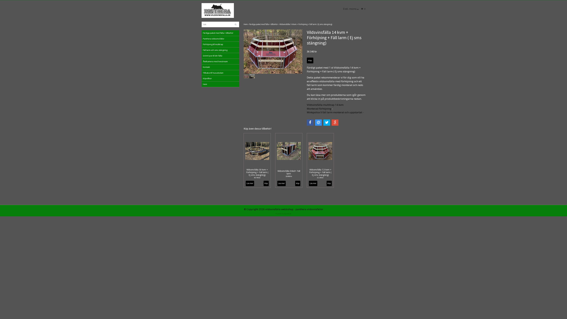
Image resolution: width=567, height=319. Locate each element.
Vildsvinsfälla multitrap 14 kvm (325, 104)
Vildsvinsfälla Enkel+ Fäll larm (288, 172)
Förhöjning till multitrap (213, 44)
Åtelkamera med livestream (215, 61)
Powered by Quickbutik (283, 214)
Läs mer (250, 183)
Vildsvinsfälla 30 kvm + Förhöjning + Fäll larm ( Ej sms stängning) (257, 172)
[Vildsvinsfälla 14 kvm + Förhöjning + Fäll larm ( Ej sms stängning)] (273, 52)
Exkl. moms (350, 8)
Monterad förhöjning (319, 108)
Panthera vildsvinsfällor (213, 38)
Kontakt (206, 67)
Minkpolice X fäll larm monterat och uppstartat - (335, 112)
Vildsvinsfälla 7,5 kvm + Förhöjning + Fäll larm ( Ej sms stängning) (320, 172)
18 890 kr (289, 176)
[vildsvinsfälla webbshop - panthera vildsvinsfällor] (218, 10)
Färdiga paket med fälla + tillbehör (218, 33)
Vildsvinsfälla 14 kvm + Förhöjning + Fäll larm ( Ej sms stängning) (306, 24)
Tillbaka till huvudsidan (213, 72)
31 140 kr (320, 177)
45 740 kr (257, 177)
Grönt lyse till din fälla (212, 55)
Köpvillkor (207, 78)
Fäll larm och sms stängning (215, 50)
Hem (205, 84)
